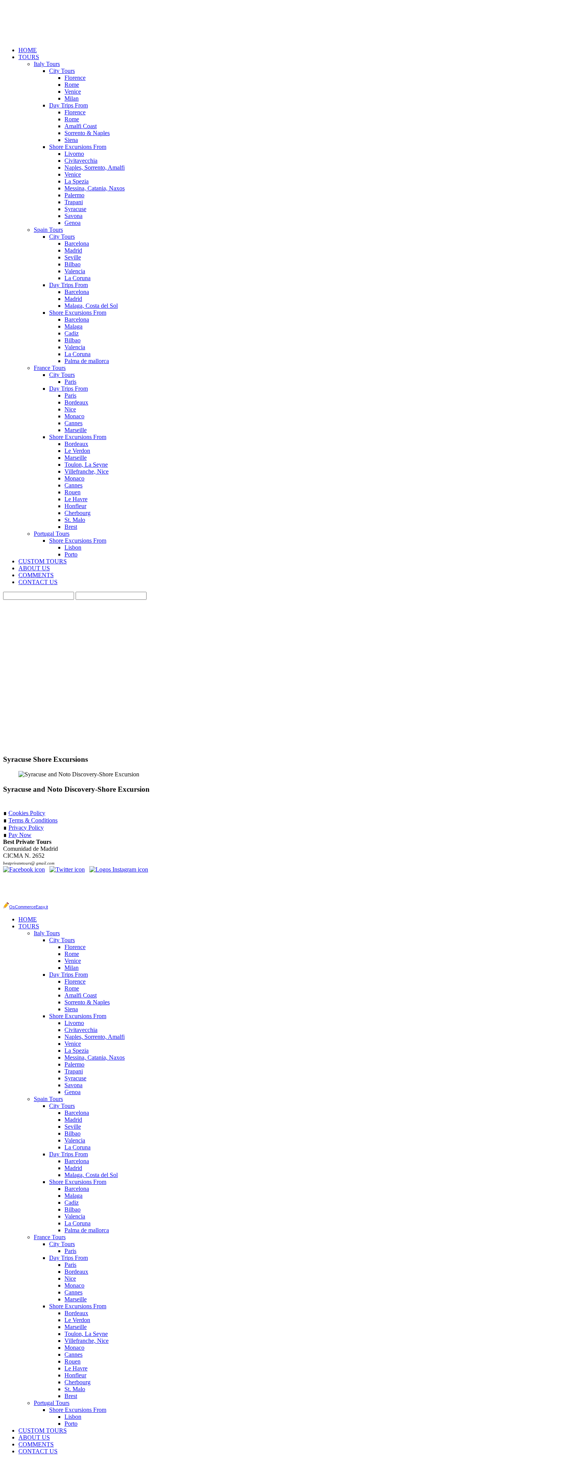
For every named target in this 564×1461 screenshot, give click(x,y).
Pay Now (19, 835)
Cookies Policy (26, 813)
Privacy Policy (26, 827)
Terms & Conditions (33, 820)
